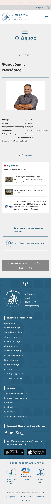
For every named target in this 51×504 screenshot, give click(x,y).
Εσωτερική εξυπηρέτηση (15, 398)
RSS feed (8, 407)
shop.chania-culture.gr (14, 332)
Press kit (8, 403)
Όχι (30, 268)
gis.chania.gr (10, 323)
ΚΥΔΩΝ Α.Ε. (39, 481)
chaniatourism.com (12, 337)
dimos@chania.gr (32, 306)
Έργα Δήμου (10, 412)
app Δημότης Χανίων (14, 374)
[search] (48, 8)
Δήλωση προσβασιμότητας (16, 416)
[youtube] (22, 433)
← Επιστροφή (25, 155)
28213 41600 (30, 302)
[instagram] (17, 433)
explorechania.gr (12, 342)
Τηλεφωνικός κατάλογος (15, 393)
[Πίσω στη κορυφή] (25, 283)
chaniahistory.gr (11, 365)
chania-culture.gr (12, 328)
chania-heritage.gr (12, 351)
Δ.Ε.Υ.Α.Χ (25, 479)
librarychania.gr (11, 360)
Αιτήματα (39, 8)
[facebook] (6, 433)
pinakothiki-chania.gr (14, 355)
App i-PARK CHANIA (13, 378)
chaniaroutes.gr (11, 346)
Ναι (21, 268)
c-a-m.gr (8, 369)
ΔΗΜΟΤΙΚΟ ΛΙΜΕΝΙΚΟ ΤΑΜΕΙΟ (11, 481)
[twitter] (11, 433)
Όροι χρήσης (10, 496)
